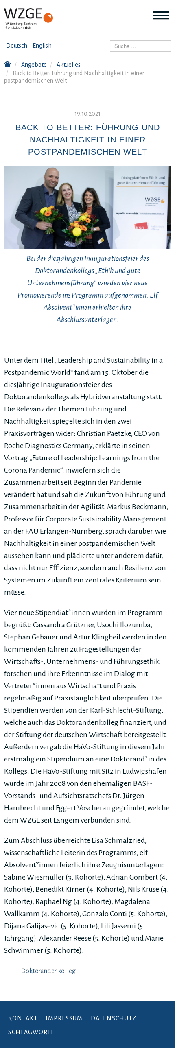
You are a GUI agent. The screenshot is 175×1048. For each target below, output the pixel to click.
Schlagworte (31, 1032)
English (42, 45)
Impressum (64, 1018)
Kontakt (22, 1018)
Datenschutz (113, 1018)
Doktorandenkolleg (48, 971)
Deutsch (16, 45)
